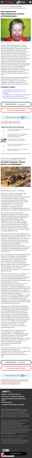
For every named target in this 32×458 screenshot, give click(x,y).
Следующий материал (15, 453)
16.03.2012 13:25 (5, 6)
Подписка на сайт (14, 394)
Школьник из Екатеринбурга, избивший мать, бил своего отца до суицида (16, 95)
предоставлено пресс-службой (10, 188)
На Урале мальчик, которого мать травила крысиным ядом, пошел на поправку (14, 91)
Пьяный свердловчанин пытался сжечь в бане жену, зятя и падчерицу (18, 130)
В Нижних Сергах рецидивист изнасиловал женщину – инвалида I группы (18, 145)
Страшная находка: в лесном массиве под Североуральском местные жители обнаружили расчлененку (17, 135)
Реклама (4, 394)
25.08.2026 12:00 (5, 158)
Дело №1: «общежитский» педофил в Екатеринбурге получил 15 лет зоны (16, 140)
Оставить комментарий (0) (16, 110)
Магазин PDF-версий (17, 396)
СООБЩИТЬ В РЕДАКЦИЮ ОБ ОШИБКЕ (12, 404)
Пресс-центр (5, 396)
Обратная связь (6, 402)
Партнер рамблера (14, 450)
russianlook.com (8, 42)
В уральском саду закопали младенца (16, 98)
